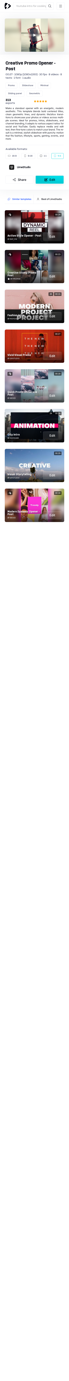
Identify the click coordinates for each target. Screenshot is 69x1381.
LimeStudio (24, 167)
